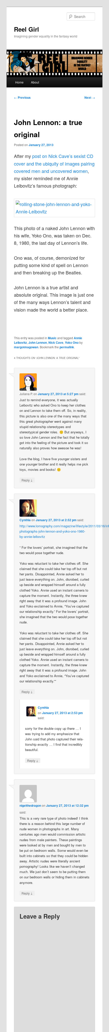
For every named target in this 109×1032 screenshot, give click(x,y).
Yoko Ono (72, 342)
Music (52, 338)
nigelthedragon (30, 805)
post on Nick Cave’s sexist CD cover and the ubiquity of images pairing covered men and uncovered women (54, 163)
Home (19, 82)
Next (89, 97)
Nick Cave (55, 342)
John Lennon (37, 342)
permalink (67, 347)
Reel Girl (26, 29)
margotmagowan (26, 347)
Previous (22, 97)
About (35, 82)
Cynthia (25, 520)
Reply (27, 480)
